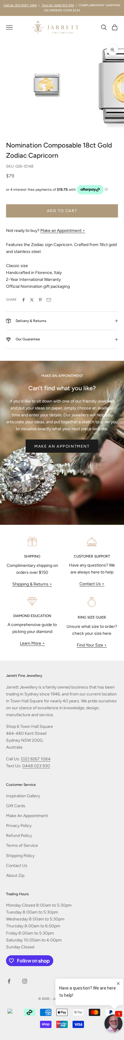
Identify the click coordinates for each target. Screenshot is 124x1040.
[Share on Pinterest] (40, 299)
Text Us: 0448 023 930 (57, 5)
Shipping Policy (20, 855)
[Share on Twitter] (31, 299)
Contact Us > (91, 583)
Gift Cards (15, 805)
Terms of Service (22, 845)
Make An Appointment (27, 815)
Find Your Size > (92, 645)
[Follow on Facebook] (9, 981)
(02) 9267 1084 (36, 759)
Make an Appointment (61, 446)
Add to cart (62, 210)
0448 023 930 (36, 765)
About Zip (15, 875)
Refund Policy (19, 835)
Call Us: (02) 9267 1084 (20, 5)
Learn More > (32, 643)
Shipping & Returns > (32, 584)
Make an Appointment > (62, 230)
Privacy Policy (19, 825)
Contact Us (16, 865)
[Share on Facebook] (23, 299)
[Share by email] (48, 299)
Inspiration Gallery (23, 795)
